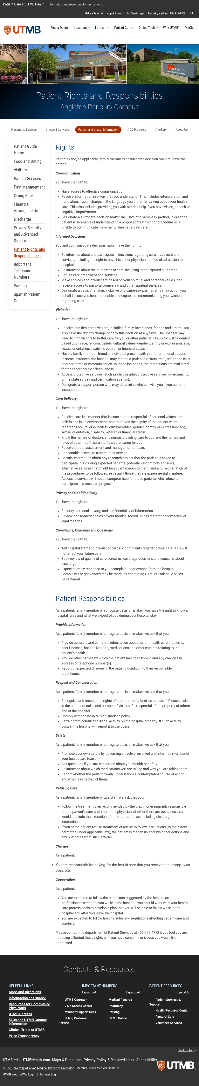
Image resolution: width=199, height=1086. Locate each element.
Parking (20, 285)
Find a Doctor (60, 28)
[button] (192, 13)
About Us (182, 129)
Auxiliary (161, 129)
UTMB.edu (11, 1060)
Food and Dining (28, 161)
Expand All (89, 992)
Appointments (115, 13)
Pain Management (29, 187)
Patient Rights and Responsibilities (29, 252)
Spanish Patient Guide (27, 297)
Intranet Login (49, 1074)
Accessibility (146, 1060)
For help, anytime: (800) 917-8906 (166, 13)
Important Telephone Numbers (22, 271)
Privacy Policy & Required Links (109, 1060)
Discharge (22, 219)
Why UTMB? (171, 28)
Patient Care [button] (122, 28)
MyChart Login (135, 13)
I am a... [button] (101, 28)
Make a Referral (94, 13)
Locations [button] (80, 28)
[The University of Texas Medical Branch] (23, 31)
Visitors (20, 169)
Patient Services (27, 178)
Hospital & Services (24, 129)
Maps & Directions (67, 1060)
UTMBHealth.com (36, 1060)
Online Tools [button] (147, 28)
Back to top (186, 1050)
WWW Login (27, 1074)
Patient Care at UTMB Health (24, 4)
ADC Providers (136, 129)
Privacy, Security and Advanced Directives (27, 234)
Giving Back (24, 195)
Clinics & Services (57, 129)
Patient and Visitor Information (98, 129)
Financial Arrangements (26, 207)
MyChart (190, 28)
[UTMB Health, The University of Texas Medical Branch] (176, 1066)
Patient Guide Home (25, 149)
